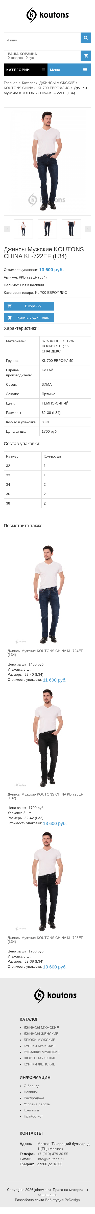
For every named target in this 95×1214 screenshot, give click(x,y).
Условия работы (37, 1104)
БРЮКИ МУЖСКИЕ (39, 1040)
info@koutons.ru (50, 1159)
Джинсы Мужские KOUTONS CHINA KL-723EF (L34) (45, 940)
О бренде (32, 1086)
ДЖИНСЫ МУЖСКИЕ (57, 83)
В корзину (33, 306)
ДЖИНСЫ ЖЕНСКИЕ (41, 1034)
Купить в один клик (33, 317)
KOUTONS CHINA (18, 88)
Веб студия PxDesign (62, 1200)
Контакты (31, 1110)
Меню (55, 70)
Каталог (28, 83)
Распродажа (34, 1098)
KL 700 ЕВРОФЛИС (53, 88)
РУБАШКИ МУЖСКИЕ (42, 1052)
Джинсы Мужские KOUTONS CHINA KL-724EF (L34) (45, 653)
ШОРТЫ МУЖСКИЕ (40, 1058)
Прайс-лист (33, 1116)
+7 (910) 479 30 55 (52, 1154)
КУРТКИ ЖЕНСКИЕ (39, 1064)
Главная (10, 83)
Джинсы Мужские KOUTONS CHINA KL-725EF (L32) (45, 796)
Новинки (31, 1092)
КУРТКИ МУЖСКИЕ (40, 1046)
